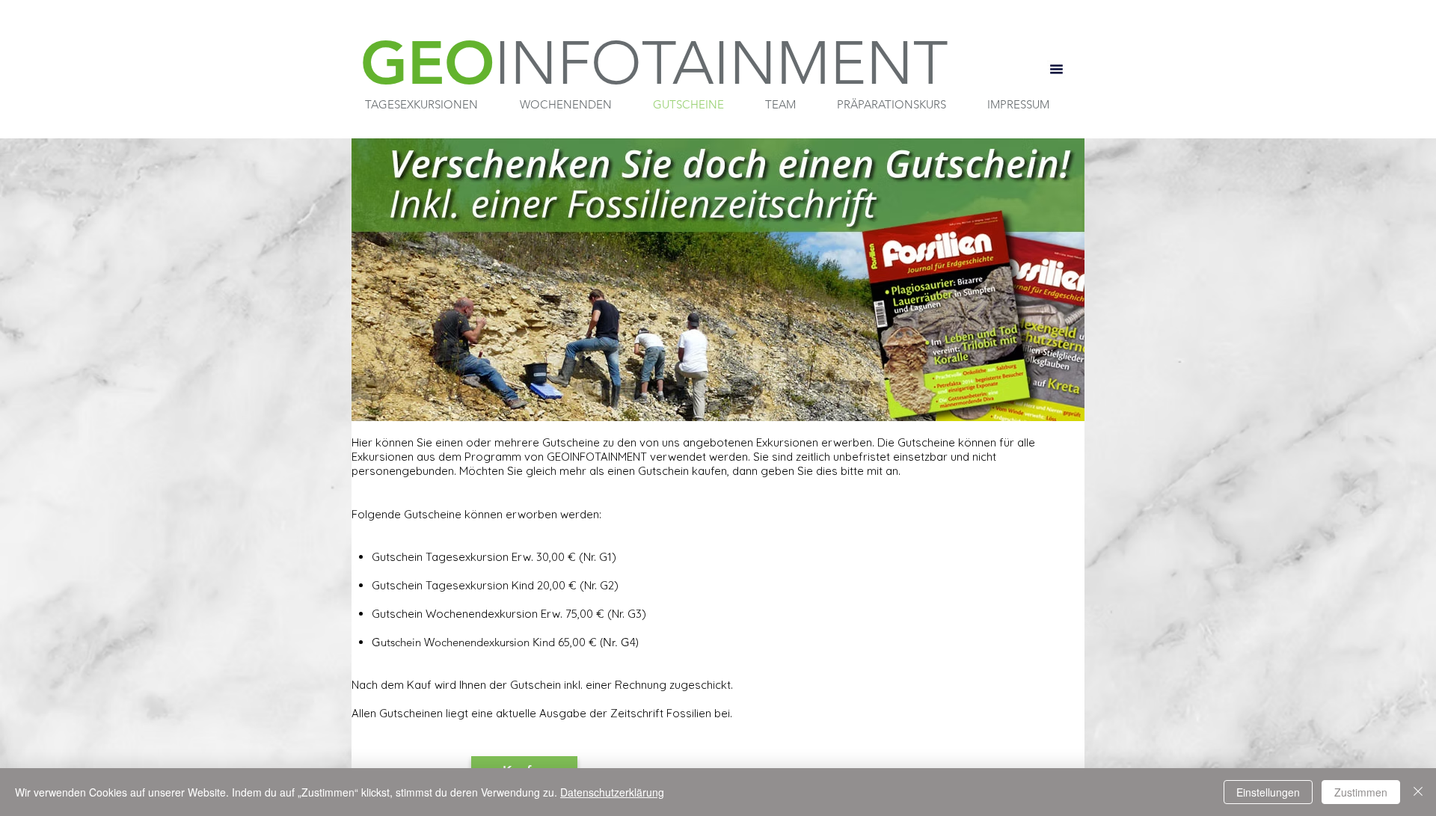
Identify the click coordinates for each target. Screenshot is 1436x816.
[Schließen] (1418, 792)
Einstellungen (1268, 792)
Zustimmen (1360, 792)
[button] (421, 104)
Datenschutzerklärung (612, 792)
